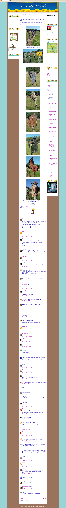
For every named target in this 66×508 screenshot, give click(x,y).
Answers (50, 107)
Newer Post (21, 498)
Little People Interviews (52, 151)
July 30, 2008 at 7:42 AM (27, 260)
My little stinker (51, 124)
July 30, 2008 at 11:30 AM (27, 346)
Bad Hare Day (51, 160)
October (50, 94)
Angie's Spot (24, 256)
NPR (48, 73)
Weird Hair (50, 102)
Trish (23, 218)
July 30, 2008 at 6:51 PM (27, 413)
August (50, 97)
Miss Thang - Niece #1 (52, 120)
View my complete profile (51, 35)
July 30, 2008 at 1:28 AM (27, 236)
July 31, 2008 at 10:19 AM (27, 446)
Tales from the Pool (52, 137)
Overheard (50, 141)
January (50, 176)
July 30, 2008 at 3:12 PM (27, 383)
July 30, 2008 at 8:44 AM (27, 282)
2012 (49, 85)
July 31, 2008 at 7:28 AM (27, 440)
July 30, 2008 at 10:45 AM (27, 316)
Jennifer (23, 238)
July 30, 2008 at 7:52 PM (27, 418)
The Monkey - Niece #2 (52, 119)
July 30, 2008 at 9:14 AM (27, 295)
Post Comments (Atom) (27, 500)
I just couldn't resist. (52, 150)
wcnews (23, 462)
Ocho (49, 154)
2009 (49, 89)
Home (33, 498)
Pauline (23, 231)
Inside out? (50, 104)
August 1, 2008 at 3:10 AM (27, 478)
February (50, 175)
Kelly (23, 369)
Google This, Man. (51, 155)
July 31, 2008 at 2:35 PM (27, 460)
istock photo (49, 76)
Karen (23, 249)
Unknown (23, 326)
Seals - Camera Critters (52, 144)
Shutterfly (48, 74)
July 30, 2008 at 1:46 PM (27, 353)
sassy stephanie (24, 284)
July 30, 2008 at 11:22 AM (27, 341)
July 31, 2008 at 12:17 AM (27, 435)
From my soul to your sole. (25, 15)
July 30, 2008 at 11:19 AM (27, 336)
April (50, 172)
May (50, 171)
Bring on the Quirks (52, 136)
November (50, 93)
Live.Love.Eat (24, 374)
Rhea (23, 408)
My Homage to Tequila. (52, 116)
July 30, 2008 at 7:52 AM (27, 266)
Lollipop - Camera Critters (52, 131)
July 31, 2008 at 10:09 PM (27, 466)
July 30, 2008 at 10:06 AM (27, 300)
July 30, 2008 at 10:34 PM (27, 429)
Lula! (23, 437)
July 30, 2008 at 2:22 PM (27, 372)
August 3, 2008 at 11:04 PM (27, 488)
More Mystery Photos (52, 110)
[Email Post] (29, 206)
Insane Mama (24, 333)
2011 (49, 86)
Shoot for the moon (52, 132)
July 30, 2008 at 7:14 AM (27, 246)
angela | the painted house (26, 481)
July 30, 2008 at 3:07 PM (27, 378)
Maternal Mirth (24, 290)
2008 (49, 90)
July (50, 98)
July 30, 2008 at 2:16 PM (27, 367)
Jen (22, 364)
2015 (49, 82)
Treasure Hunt (51, 106)
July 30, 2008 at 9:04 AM (27, 288)
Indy (23, 262)
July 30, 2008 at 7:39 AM (27, 254)
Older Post (44, 498)
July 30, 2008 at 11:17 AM (27, 331)
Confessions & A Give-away (53, 165)
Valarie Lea (24, 356)
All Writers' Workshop (50, 69)
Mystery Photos (51, 128)
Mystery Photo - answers (52, 127)
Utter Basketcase (24, 303)
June (50, 169)
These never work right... (52, 111)
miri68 (23, 468)
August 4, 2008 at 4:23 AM (27, 494)
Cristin (23, 277)
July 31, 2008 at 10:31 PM (27, 473)
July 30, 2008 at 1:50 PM (27, 362)
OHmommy (24, 402)
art (23, 207)
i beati (23, 456)
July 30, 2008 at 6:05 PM (27, 400)
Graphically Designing (36, 506)
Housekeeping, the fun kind (53, 130)
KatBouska (24, 431)
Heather (23, 338)
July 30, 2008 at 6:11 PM (27, 406)
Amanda (23, 343)
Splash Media (49, 75)
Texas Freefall (51, 123)
